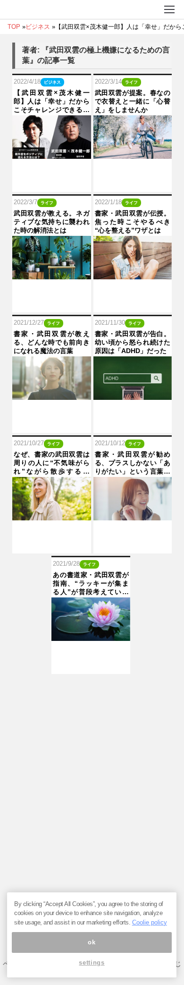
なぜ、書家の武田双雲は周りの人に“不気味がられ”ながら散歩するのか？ (52, 463)
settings (91, 962)
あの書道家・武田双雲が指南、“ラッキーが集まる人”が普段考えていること (91, 583)
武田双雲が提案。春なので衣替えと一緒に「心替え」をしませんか (133, 101)
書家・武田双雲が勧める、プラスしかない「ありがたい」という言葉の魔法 (133, 463)
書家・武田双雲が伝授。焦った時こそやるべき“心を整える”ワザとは (133, 221)
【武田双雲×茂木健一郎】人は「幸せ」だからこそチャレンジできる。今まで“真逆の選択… (52, 101)
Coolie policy (149, 922)
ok (91, 942)
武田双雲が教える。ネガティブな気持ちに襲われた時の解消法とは (52, 221)
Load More (92, 689)
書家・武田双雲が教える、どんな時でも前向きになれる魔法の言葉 (52, 342)
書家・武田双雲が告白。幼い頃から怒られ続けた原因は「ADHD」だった (133, 342)
